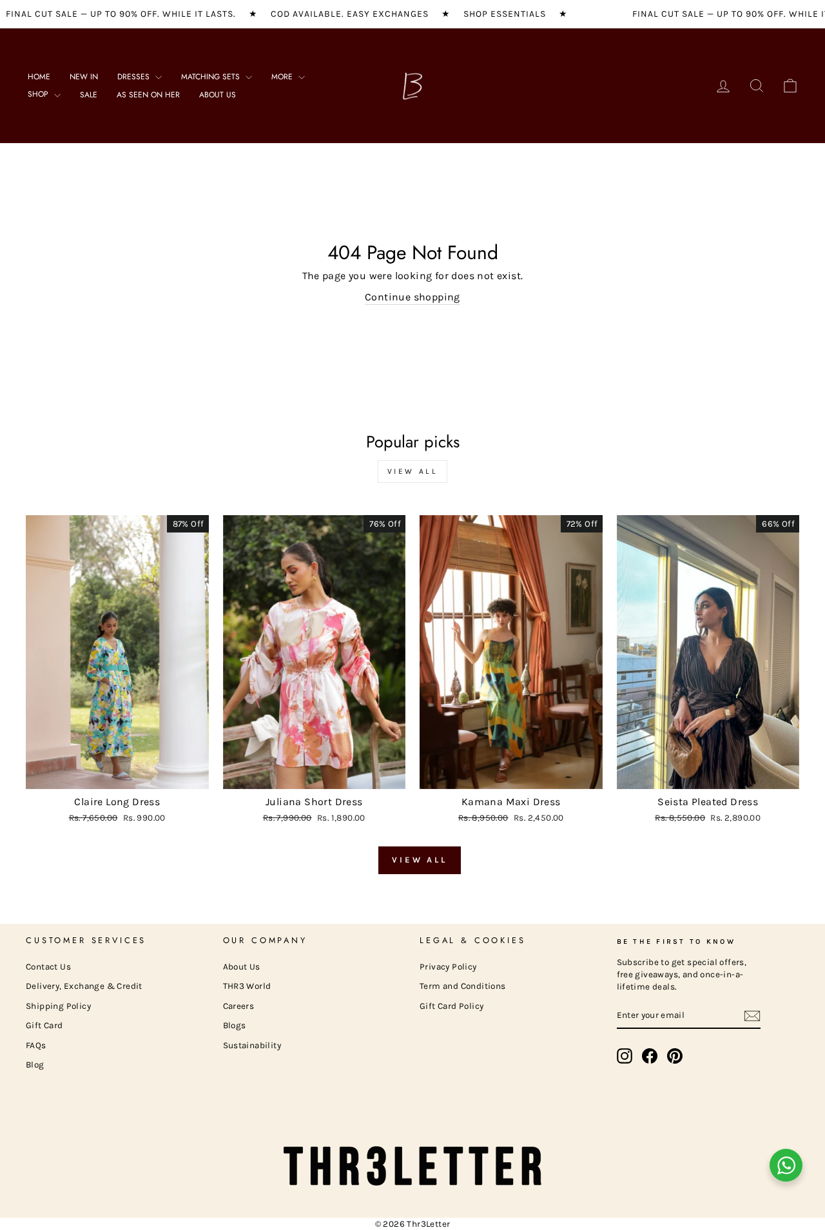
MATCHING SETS (211, 77)
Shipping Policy (58, 1006)
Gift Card (44, 1025)
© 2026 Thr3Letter (413, 1224)
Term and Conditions (463, 986)
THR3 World (247, 986)
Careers (239, 1006)
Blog (35, 1064)
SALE (88, 95)
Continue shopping (412, 297)
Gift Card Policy (451, 1006)
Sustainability (252, 1045)
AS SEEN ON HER (148, 95)
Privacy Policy (448, 966)
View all (412, 471)
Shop (39, 94)
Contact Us (48, 966)
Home (39, 77)
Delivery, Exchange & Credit (84, 986)
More (283, 77)
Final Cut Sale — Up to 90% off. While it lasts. (121, 13)
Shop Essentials (504, 13)
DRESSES (134, 77)
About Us (217, 95)
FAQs (36, 1045)
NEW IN (84, 77)
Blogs (234, 1025)
